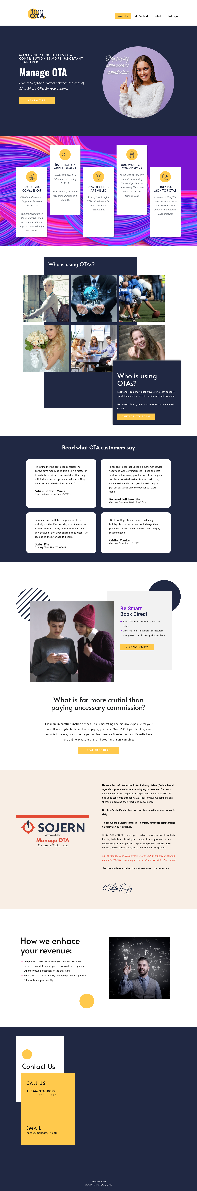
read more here (98, 750)
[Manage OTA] (36, 14)
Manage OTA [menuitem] (123, 16)
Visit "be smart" (137, 647)
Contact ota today (136, 416)
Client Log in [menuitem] (172, 16)
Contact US (37, 100)
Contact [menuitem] (157, 16)
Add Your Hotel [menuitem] (141, 16)
